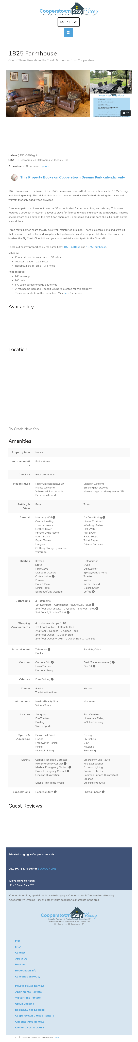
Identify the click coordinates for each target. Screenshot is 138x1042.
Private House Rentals (29, 986)
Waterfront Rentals (28, 998)
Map (18, 941)
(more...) (46, 166)
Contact (20, 953)
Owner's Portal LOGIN (29, 1027)
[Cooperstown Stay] (69, 9)
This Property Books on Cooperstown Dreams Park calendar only (72, 177)
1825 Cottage (72, 247)
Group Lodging (24, 1004)
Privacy (56, 1037)
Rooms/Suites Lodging (30, 1010)
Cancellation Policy (27, 976)
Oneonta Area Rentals (29, 1022)
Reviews (20, 964)
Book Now (68, 22)
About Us (21, 959)
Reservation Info (25, 970)
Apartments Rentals (28, 992)
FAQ (18, 947)
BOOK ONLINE (47, 869)
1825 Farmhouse (96, 247)
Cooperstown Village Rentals (34, 1016)
